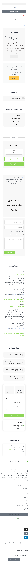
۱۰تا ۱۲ (14, 234)
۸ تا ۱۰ (20, 234)
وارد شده (9, 449)
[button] (14, 4)
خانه (25, 19)
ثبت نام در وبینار (14, 164)
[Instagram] (26, 529)
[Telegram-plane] (26, 533)
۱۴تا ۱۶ (8, 234)
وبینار (22, 19)
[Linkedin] (18, 428)
